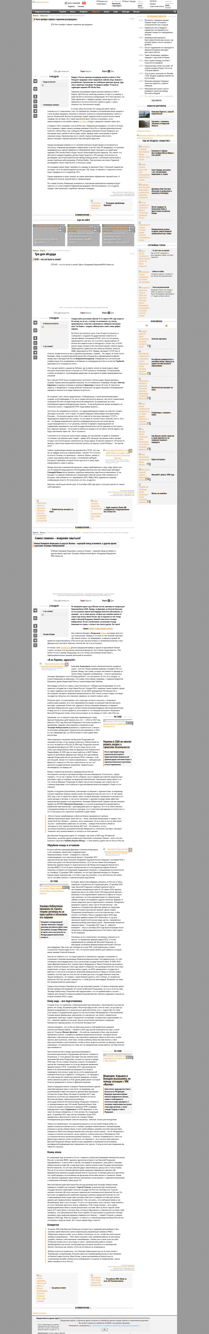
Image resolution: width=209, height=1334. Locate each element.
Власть (73, 11)
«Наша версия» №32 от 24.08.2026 (123, 492)
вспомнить (65, 648)
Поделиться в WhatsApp (35, 101)
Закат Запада (140, 7)
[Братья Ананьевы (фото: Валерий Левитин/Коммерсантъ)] (54, 664)
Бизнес (106, 11)
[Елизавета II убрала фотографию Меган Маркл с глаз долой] (144, 153)
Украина (63, 11)
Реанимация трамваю (51, 105)
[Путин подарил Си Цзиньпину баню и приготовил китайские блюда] (144, 210)
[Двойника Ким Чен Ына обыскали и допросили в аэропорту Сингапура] (144, 191)
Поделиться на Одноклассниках (35, 97)
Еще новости (156, 100)
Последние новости (156, 16)
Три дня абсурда (49, 634)
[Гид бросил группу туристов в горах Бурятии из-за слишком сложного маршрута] (144, 439)
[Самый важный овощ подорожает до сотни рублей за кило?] (144, 339)
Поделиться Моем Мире (35, 89)
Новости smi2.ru (39, 1313)
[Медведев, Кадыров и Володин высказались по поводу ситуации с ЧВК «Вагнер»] (117, 1064)
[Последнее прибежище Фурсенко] (96, 204)
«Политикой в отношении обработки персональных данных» (116, 1325)
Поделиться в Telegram (35, 111)
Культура (125, 11)
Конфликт (84, 11)
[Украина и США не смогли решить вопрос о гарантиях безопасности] (117, 729)
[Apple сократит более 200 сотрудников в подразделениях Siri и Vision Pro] (96, 510)
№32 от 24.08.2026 (74, 3)
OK (104, 1329)
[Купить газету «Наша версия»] (66, 3)
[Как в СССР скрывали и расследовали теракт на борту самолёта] (144, 258)
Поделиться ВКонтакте (35, 81)
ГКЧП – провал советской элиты (169, 9)
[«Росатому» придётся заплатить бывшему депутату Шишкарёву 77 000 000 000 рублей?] (42, 511)
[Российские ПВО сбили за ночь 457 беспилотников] (96, 1280)
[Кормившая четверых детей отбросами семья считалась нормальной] (144, 493)
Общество (96, 11)
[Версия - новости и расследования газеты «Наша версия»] (48, 6)
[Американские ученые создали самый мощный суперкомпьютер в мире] (144, 231)
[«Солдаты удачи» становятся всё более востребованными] (144, 276)
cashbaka (83, 121)
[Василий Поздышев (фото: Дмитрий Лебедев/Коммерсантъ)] (117, 850)
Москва (136, 11)
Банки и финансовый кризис (101, 628)
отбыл (104, 633)
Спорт (115, 11)
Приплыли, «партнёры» (117, 5)
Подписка (71, 6)
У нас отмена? (48, 346)
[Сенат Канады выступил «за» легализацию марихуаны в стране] (144, 172)
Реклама (81, 6)
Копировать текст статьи (35, 116)
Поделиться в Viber (35, 106)
